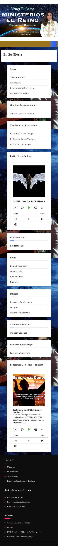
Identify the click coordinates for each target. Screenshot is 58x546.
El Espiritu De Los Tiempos (22, 139)
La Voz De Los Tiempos (20, 144)
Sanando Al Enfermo (20, 312)
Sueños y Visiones (18, 332)
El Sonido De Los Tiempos (22, 133)
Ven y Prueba (16, 271)
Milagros (14, 307)
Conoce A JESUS (17, 77)
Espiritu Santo (17, 245)
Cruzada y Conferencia (21, 302)
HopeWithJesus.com (19, 93)
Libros (10, 527)
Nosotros (11, 467)
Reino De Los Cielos (19, 265)
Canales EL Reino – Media (18, 523)
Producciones (16, 276)
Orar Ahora (15, 82)
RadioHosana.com (15, 497)
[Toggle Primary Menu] (54, 44)
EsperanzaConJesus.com (22, 88)
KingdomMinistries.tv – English (21, 481)
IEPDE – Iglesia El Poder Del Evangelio (24, 532)
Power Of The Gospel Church (20, 537)
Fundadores (12, 471)
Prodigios (14, 282)
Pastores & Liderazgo (20, 353)
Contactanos (12, 476)
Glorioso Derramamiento (22, 113)
